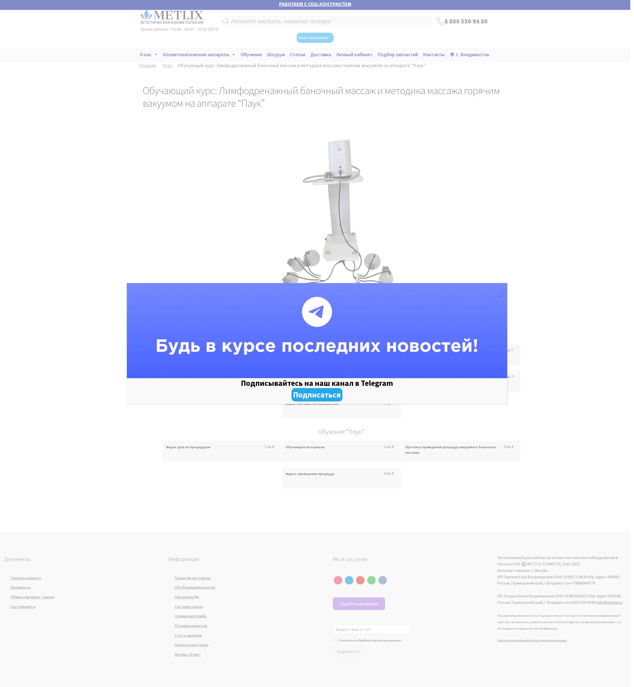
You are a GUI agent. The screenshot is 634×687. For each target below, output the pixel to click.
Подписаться (317, 395)
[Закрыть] (499, 292)
